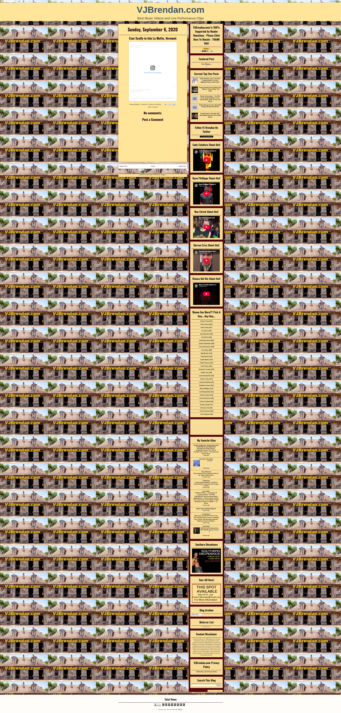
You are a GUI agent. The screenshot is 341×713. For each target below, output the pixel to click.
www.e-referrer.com (206, 626)
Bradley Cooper (204, 385)
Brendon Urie (205, 408)
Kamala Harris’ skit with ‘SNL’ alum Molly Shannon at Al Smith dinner (210, 115)
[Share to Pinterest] (175, 104)
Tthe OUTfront (206, 472)
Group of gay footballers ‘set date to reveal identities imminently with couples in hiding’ (206, 484)
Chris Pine (204, 337)
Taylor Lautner (205, 395)
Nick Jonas (204, 327)
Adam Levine (204, 379)
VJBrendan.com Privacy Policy (206, 672)
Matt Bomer (205, 353)
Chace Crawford (205, 401)
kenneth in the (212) (206, 459)
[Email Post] (165, 104)
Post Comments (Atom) (156, 171)
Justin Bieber (204, 359)
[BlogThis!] (170, 104)
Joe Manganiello (204, 392)
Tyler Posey (205, 366)
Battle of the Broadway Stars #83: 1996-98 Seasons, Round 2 (209, 529)
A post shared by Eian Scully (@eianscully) (144, 98)
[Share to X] (172, 104)
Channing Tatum (204, 340)
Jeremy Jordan (205, 404)
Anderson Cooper (205, 369)
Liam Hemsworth (204, 375)
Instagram (155, 107)
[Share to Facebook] (173, 104)
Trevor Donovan (205, 411)
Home (153, 166)
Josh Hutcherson (205, 398)
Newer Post (123, 166)
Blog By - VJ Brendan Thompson (144, 104)
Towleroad (206, 480)
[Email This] (168, 104)
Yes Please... (206, 64)
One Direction (204, 334)
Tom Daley (204, 350)
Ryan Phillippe (205, 388)
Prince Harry (204, 324)
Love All (209, 460)
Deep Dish (206, 526)
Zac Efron (204, 331)
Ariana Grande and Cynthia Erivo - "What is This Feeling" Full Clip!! (210, 89)
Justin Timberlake (205, 343)
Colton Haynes (205, 363)
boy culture (206, 491)
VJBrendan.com (170, 10)
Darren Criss (204, 321)
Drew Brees (205, 356)
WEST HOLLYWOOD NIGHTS (206, 509)
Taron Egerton (205, 414)
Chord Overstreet (204, 347)
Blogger (180, 709)
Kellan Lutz (204, 372)
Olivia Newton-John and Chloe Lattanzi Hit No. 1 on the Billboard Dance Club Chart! (210, 80)
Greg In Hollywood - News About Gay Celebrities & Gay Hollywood (206, 446)
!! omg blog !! (206, 514)
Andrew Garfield (204, 382)
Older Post (182, 166)
